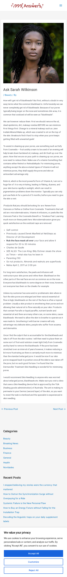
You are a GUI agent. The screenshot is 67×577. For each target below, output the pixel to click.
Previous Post (9, 409)
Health (6, 462)
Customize (33, 561)
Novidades (8, 467)
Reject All (33, 570)
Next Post (59, 409)
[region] (33, 552)
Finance (7, 453)
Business (7, 448)
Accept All (33, 553)
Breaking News (10, 443)
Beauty (8, 95)
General (7, 457)
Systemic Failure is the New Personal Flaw (24, 503)
